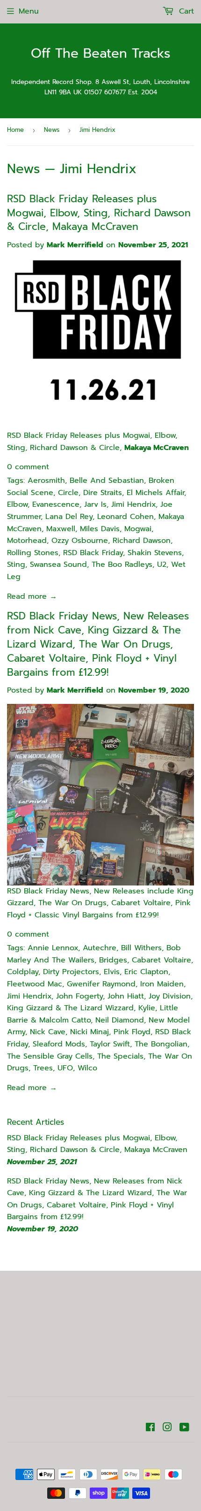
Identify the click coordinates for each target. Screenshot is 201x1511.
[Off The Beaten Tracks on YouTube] (184, 1428)
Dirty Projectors (71, 971)
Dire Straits (102, 492)
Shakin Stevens (155, 552)
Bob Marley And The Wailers (94, 954)
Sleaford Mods (59, 1044)
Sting (16, 564)
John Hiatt (126, 996)
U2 (161, 564)
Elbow (17, 504)
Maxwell (60, 528)
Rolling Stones (32, 552)
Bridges (113, 960)
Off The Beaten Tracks (101, 54)
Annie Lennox (53, 948)
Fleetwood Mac (34, 984)
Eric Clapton (146, 971)
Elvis (112, 971)
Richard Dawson (142, 540)
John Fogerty (79, 996)
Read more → (32, 596)
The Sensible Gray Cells (50, 1056)
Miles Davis (100, 528)
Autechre (99, 948)
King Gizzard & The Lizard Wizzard (70, 1008)
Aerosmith (46, 480)
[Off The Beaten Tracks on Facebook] (150, 1428)
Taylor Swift (110, 1044)
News (51, 129)
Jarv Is (95, 504)
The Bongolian (161, 1044)
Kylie (146, 1008)
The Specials (120, 1056)
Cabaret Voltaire (161, 960)
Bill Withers (141, 948)
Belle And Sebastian (107, 480)
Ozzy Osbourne (79, 540)
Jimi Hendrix (133, 504)
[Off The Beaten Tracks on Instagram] (167, 1428)
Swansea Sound (58, 564)
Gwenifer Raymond (101, 984)
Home (15, 129)
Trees (43, 1068)
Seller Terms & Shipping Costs (100, 1309)
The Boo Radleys (122, 564)
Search (100, 1323)
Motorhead (27, 540)
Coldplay (22, 971)
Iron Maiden (162, 984)
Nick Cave (47, 1032)
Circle (68, 492)
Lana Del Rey (69, 516)
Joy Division (170, 996)
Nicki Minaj (89, 1032)
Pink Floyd (132, 1032)
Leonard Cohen (125, 516)
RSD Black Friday (93, 552)
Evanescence (55, 504)
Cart (185, 11)
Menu (29, 11)
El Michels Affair (155, 492)
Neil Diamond (119, 1020)
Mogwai (137, 528)
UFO (65, 1068)
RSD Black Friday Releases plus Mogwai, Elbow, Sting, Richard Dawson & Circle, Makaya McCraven (99, 213)
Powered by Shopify (148, 1455)
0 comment (28, 467)
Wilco (87, 1068)
